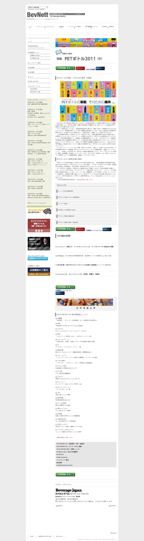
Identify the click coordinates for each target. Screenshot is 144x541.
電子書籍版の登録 (34, 58)
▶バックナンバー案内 (34, 63)
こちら (97, 501)
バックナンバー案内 (75, 26)
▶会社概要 (31, 72)
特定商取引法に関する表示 (45, 536)
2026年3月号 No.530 (34, 140)
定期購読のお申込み (35, 55)
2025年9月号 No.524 (34, 193)
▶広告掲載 (31, 67)
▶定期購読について (33, 52)
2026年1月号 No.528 (34, 159)
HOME (31, 536)
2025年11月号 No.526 (34, 179)
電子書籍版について (91, 26)
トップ (30, 26)
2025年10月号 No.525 (34, 186)
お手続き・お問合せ (108, 26)
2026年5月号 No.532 (34, 122)
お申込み (61, 26)
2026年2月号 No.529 (34, 150)
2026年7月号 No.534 (34, 102)
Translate (42, 9)
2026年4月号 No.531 (34, 131)
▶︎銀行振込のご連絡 (35, 91)
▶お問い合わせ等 (33, 81)
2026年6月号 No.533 (34, 109)
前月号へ (60, 505)
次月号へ (113, 505)
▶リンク (30, 76)
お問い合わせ (59, 536)
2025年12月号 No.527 (34, 170)
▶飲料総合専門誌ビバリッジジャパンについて (36, 47)
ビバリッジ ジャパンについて (45, 26)
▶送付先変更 (33, 89)
